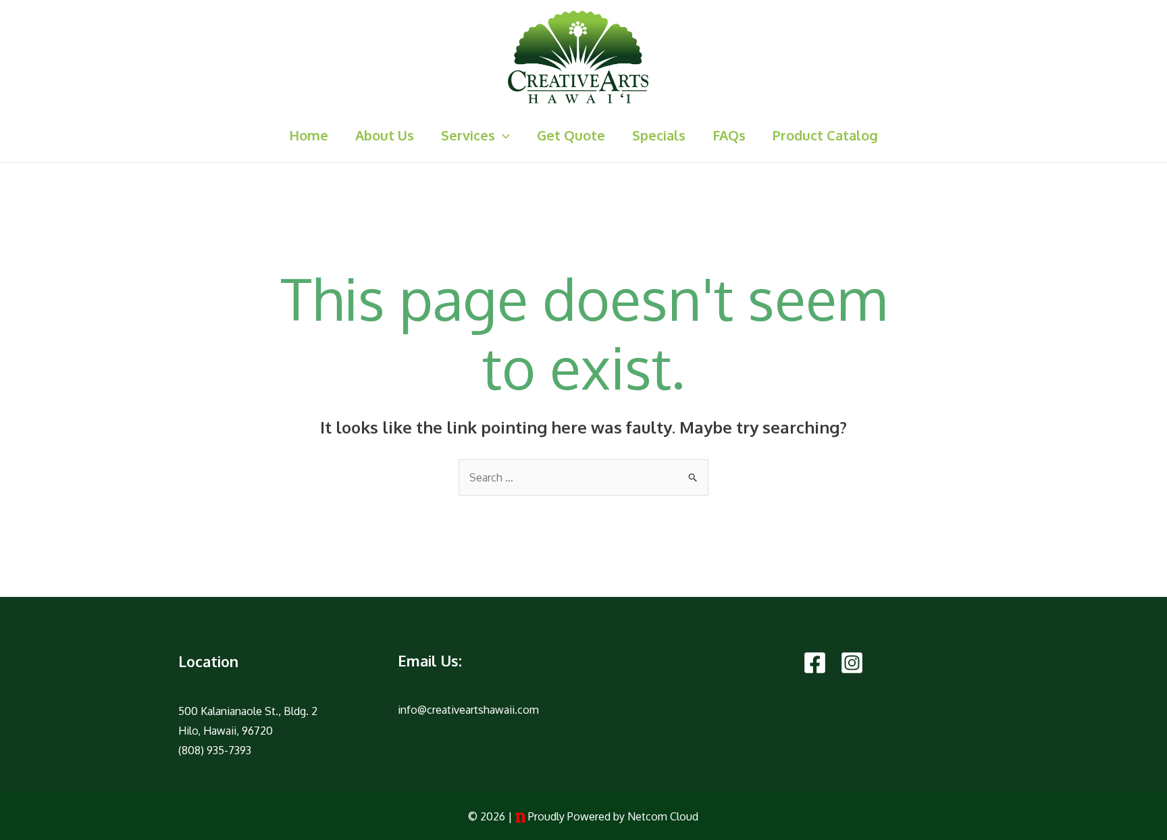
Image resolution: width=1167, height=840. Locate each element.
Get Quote (571, 135)
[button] (502, 135)
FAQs (729, 135)
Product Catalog (825, 135)
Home (308, 135)
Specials (658, 135)
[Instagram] (852, 663)
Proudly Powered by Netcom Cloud (613, 816)
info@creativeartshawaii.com (468, 709)
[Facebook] (815, 663)
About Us (384, 135)
